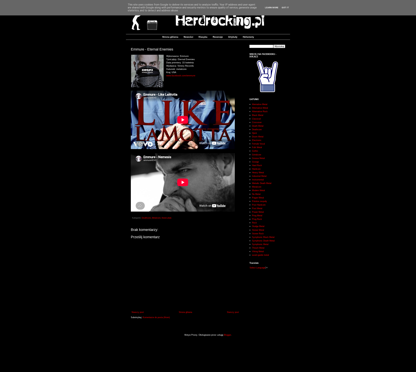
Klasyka (203, 37)
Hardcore (256, 169)
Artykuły (232, 37)
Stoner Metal (258, 230)
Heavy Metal (258, 172)
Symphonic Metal (260, 244)
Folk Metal (257, 147)
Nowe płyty (166, 218)
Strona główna (170, 37)
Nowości (188, 37)
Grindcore (256, 154)
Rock (254, 222)
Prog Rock (257, 219)
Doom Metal (257, 136)
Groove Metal (258, 158)
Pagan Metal (258, 197)
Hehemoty (248, 37)
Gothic (255, 151)
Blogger (227, 335)
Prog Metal (257, 215)
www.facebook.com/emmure (180, 75)
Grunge (255, 162)
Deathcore (146, 218)
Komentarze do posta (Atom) (156, 317)
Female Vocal (258, 144)
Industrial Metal (259, 176)
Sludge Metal (258, 226)
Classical (256, 119)
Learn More (271, 7)
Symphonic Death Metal (263, 241)
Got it (285, 7)
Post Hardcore (259, 205)
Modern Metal (258, 190)
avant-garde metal (260, 255)
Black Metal (257, 115)
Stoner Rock (258, 233)
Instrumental (258, 179)
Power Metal (258, 212)
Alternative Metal (260, 108)
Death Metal (257, 126)
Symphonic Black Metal (263, 237)
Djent (254, 133)
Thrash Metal (258, 248)
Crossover (257, 122)
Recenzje (218, 37)
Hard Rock (257, 165)
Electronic (256, 140)
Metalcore (156, 218)
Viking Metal (258, 251)
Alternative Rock (260, 111)
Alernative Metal (259, 104)
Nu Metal (256, 194)
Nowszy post (138, 312)
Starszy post (233, 312)
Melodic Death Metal (261, 183)
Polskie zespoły (259, 201)
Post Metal (257, 208)
